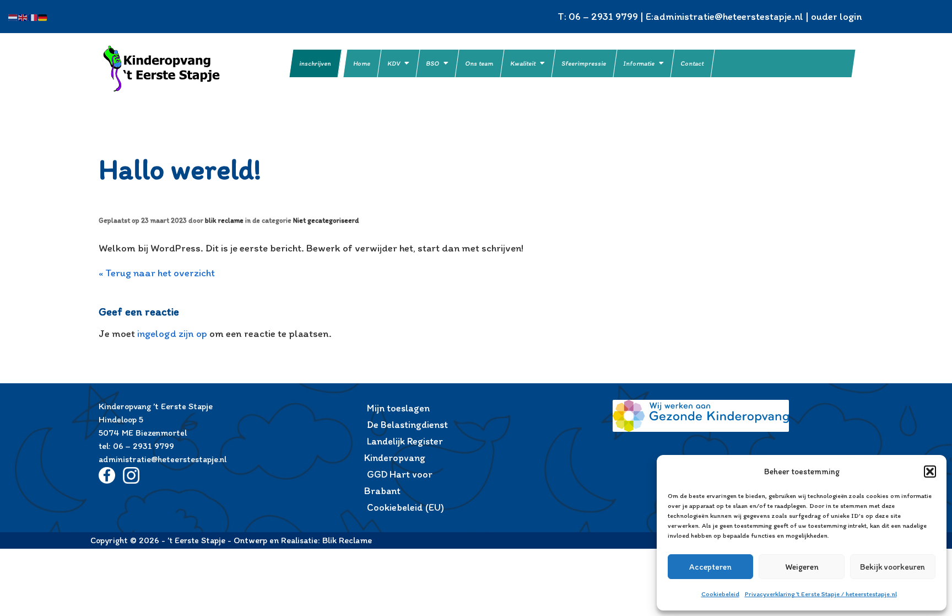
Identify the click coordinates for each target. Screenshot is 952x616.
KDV (394, 63)
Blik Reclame (347, 540)
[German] (43, 16)
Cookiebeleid (720, 594)
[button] (929, 471)
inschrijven (315, 63)
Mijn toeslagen (398, 408)
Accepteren (710, 567)
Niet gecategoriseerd (326, 220)
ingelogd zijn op (172, 333)
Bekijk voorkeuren (892, 567)
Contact (692, 63)
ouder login (836, 16)
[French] (33, 16)
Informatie (639, 63)
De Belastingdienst (407, 425)
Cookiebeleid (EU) (405, 507)
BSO (433, 63)
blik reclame (224, 220)
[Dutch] (13, 16)
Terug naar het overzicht (159, 272)
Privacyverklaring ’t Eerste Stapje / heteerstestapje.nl (821, 594)
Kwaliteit (523, 63)
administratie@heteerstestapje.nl (728, 16)
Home (362, 63)
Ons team (479, 63)
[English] (23, 16)
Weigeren (802, 567)
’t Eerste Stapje (176, 68)
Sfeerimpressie (584, 63)
